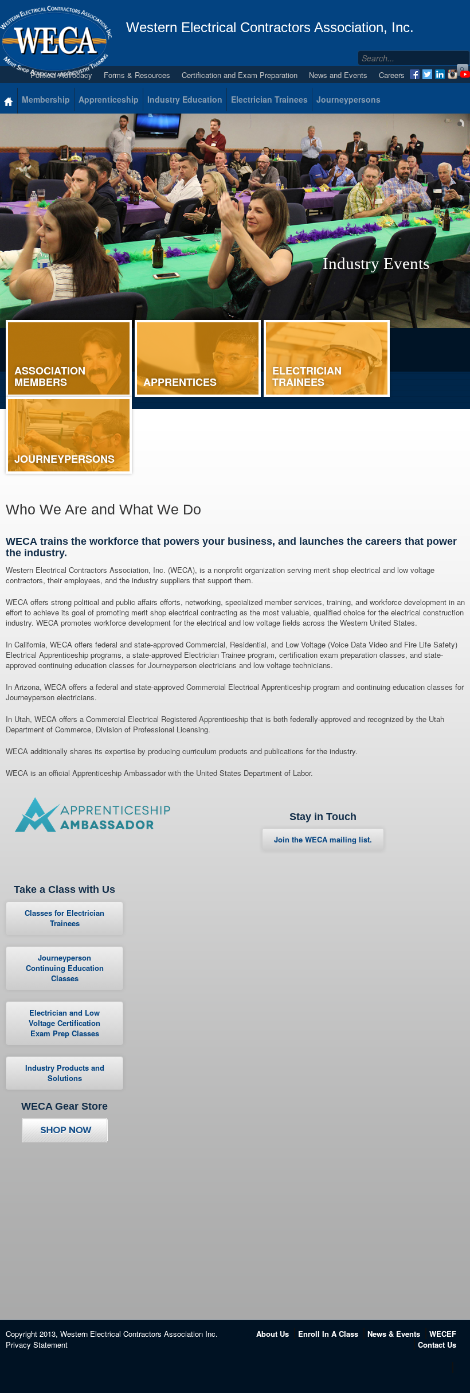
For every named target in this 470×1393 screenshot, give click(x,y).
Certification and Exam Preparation (239, 74)
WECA (56, 41)
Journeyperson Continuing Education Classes (65, 968)
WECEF (442, 1333)
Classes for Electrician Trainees (64, 917)
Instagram (452, 74)
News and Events (338, 74)
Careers (392, 74)
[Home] (9, 101)
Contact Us (437, 1344)
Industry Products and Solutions (64, 1072)
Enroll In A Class (328, 1333)
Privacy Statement (37, 1344)
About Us (272, 1333)
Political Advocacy (61, 74)
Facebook (415, 74)
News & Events (393, 1333)
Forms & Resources (137, 74)
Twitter (427, 74)
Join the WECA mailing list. (323, 839)
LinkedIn (440, 74)
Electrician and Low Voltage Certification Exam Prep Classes (64, 1023)
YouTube (465, 74)
